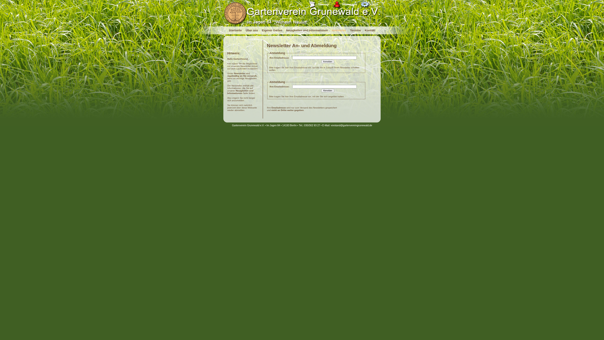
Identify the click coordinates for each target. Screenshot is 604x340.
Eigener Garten (272, 30)
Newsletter (339, 30)
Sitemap (323, 4)
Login (374, 4)
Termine (355, 30)
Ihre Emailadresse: (279, 58)
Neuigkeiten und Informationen (307, 30)
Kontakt (370, 30)
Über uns (252, 30)
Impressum (349, 4)
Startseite (235, 30)
